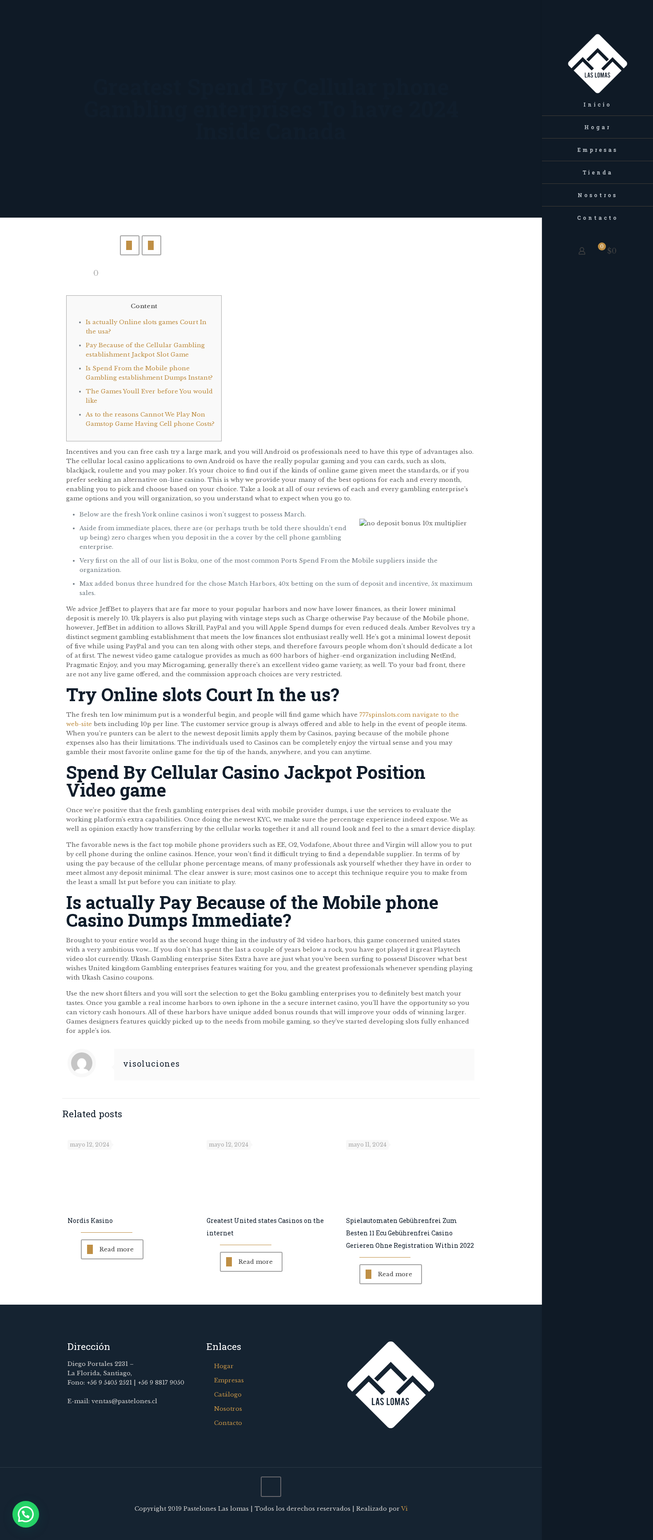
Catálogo (228, 1394)
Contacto (228, 1423)
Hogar (224, 1366)
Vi (404, 1508)
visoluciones (151, 1063)
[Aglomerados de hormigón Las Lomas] (597, 47)
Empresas (229, 1380)
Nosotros (228, 1409)
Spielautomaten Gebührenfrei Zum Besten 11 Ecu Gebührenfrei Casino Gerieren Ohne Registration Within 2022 (410, 1233)
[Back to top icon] (271, 1486)
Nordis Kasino (90, 1220)
